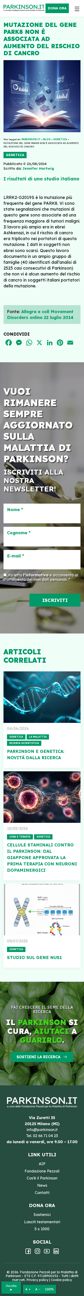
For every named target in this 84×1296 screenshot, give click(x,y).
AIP (42, 1163)
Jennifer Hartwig (38, 168)
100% (49, 1289)
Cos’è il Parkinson (42, 1178)
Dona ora (57, 8)
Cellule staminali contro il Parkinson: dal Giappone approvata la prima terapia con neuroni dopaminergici (42, 857)
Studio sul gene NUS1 (34, 957)
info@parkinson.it (42, 1129)
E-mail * (15, 556)
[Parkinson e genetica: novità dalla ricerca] (42, 697)
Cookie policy (61, 1280)
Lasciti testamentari (42, 1221)
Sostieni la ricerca (38, 1056)
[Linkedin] (56, 1252)
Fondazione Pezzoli (42, 1171)
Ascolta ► (11, 1287)
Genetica (15, 155)
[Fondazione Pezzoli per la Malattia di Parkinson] (25, 8)
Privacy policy (37, 1280)
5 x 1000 (42, 1228)
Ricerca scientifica (24, 743)
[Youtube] (47, 1252)
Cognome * (19, 532)
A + (28, 1289)
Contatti (42, 1192)
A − (37, 1289)
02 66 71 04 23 (45, 1135)
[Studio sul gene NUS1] (42, 909)
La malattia (38, 736)
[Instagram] (37, 1252)
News (42, 1185)
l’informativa (36, 575)
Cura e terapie (20, 836)
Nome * (15, 509)
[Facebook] (28, 1252)
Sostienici (42, 1214)
